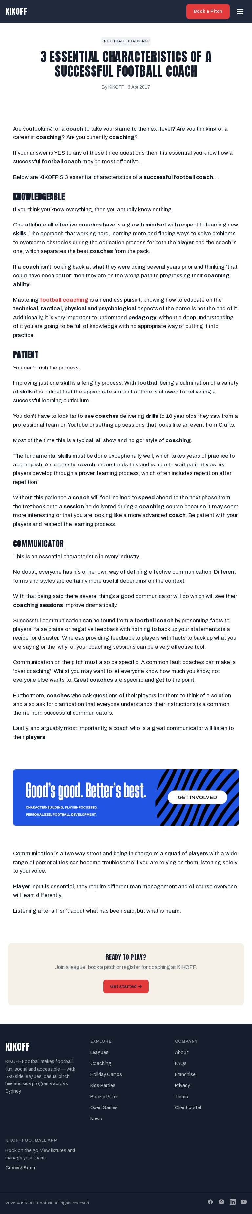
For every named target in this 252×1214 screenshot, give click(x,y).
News (96, 1118)
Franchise (185, 1074)
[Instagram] (221, 1203)
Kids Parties (103, 1085)
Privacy (182, 1085)
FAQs (181, 1063)
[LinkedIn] (233, 1203)
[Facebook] (210, 1203)
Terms (181, 1096)
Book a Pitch (208, 11)
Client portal (188, 1107)
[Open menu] (240, 11)
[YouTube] (244, 1203)
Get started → (126, 986)
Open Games (104, 1107)
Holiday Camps (106, 1074)
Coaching (100, 1063)
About (181, 1052)
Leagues (99, 1052)
